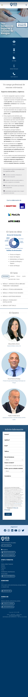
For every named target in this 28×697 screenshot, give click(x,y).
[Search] (26, 5)
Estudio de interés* (9, 462)
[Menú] (2, 5)
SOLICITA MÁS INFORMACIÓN (22, 24)
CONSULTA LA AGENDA (8, 603)
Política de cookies (22, 616)
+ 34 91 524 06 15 (6, 545)
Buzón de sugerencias (9, 555)
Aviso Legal (19, 614)
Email (6, 445)
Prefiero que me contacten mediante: (13, 468)
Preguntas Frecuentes (9, 552)
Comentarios (7, 476)
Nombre (6, 434)
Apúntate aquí (7, 590)
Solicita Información (9, 576)
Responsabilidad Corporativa (10, 616)
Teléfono (6, 451)
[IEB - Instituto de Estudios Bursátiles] (13, 4)
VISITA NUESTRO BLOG (8, 606)
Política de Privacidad (14, 615)
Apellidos (7, 440)
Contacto (13, 614)
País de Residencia (9, 457)
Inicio (8, 614)
